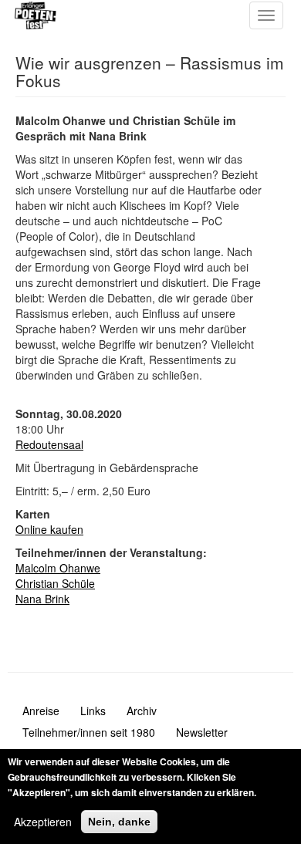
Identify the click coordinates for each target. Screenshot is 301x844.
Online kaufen (49, 529)
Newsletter (202, 732)
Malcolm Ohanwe (57, 568)
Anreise (40, 710)
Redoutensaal (49, 444)
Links (93, 710)
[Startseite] (76, 15)
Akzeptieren (43, 821)
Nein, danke (119, 821)
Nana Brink (42, 598)
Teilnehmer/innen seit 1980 (88, 732)
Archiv (142, 710)
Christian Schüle (55, 583)
